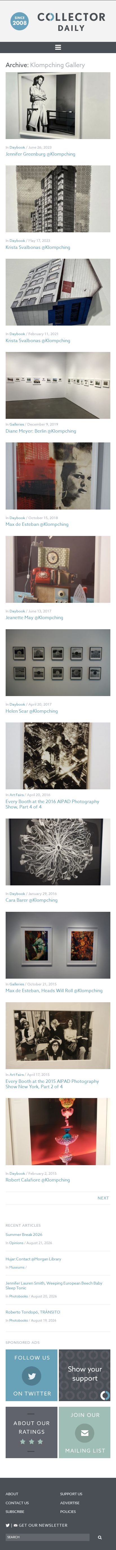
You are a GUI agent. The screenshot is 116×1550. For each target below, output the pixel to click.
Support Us (71, 1493)
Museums (16, 1267)
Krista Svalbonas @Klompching (38, 247)
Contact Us (17, 1502)
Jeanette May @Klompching (34, 617)
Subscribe (15, 1511)
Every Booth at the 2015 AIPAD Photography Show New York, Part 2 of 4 (52, 1084)
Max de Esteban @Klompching (37, 524)
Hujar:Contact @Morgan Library (33, 1259)
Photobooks (18, 1296)
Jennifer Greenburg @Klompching (40, 154)
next (103, 1198)
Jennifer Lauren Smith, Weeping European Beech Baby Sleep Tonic (54, 1285)
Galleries (17, 424)
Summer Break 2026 (24, 1234)
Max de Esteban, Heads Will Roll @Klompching (54, 990)
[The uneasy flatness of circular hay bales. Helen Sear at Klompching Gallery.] (58, 662)
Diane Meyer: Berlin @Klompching (41, 431)
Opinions (16, 1242)
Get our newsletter (41, 1525)
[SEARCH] (100, 1537)
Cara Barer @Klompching (32, 900)
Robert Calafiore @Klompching (38, 1180)
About (12, 1493)
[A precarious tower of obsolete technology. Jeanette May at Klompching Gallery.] (58, 569)
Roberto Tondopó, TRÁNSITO (33, 1312)
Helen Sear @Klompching (32, 711)
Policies (68, 1511)
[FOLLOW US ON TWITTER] (8, 1525)
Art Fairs (17, 794)
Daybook (17, 147)
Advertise (69, 1502)
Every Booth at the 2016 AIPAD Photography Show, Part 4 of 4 (52, 804)
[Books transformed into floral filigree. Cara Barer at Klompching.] (58, 852)
